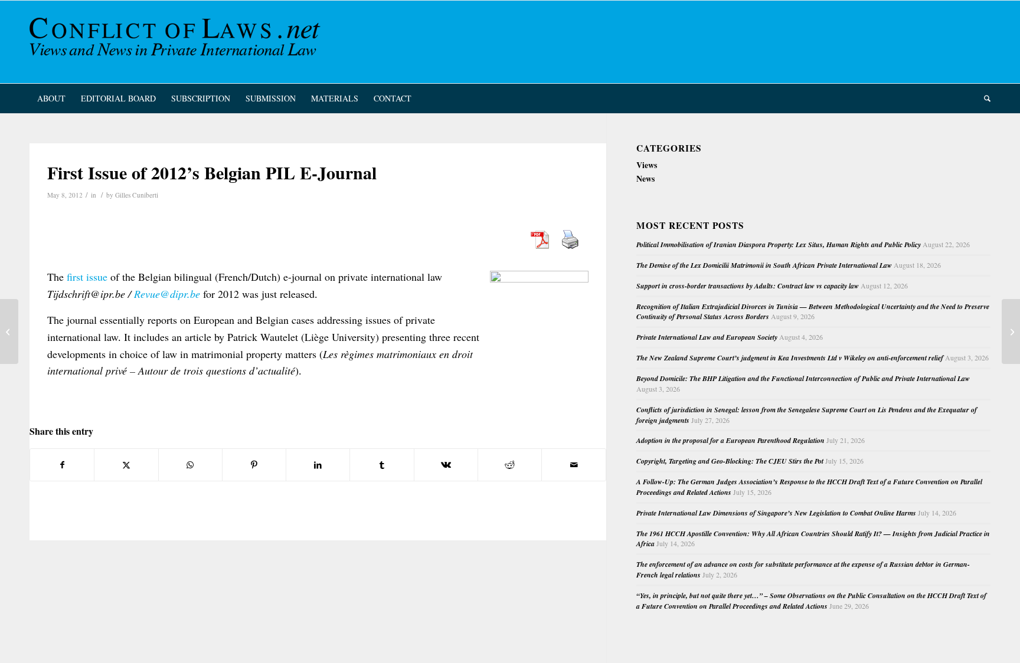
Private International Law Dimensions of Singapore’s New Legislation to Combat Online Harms (776, 513)
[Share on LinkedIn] (317, 465)
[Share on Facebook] (62, 465)
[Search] (983, 98)
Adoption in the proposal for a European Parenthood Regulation (730, 440)
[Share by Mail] (573, 465)
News (645, 178)
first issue (87, 277)
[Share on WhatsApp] (190, 465)
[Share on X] (126, 465)
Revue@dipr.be (167, 294)
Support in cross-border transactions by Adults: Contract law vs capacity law (747, 286)
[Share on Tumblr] (381, 465)
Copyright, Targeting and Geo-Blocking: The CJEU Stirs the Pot (729, 461)
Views (646, 165)
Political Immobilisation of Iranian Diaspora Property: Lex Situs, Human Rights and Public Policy (778, 244)
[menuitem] (51, 98)
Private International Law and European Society (706, 337)
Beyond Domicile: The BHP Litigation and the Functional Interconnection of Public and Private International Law (803, 378)
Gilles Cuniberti (136, 195)
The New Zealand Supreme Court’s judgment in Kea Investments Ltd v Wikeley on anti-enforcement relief (789, 358)
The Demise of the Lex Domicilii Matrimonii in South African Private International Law (764, 265)
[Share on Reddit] (509, 465)
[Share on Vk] (446, 465)
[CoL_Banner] (177, 42)
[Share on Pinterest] (254, 465)
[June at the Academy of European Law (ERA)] (9, 331)
